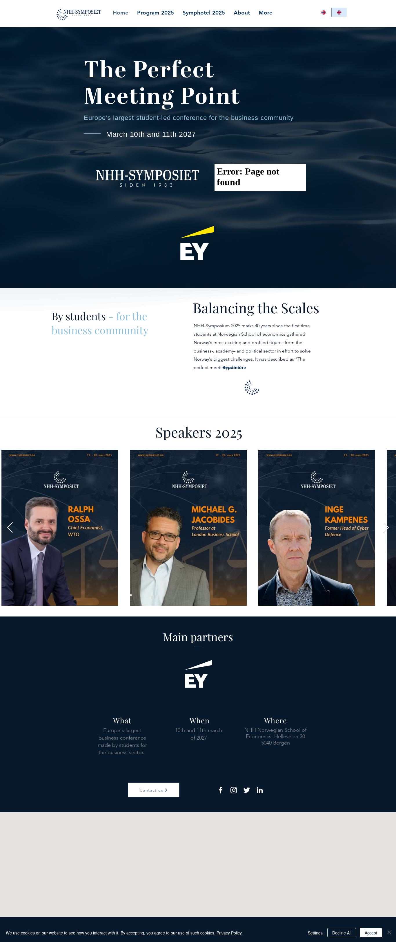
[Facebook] (220, 790)
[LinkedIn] (259, 790)
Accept (371, 933)
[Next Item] (386, 527)
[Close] (389, 932)
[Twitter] (246, 790)
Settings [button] (315, 933)
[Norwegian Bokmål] (323, 12)
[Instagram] (233, 790)
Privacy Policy (229, 933)
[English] (339, 12)
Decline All (341, 933)
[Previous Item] (10, 527)
